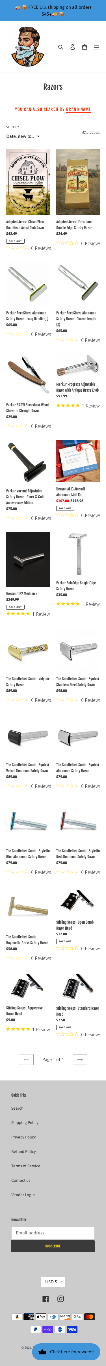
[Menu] (96, 46)
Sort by (12, 127)
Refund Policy (23, 1151)
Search (17, 1108)
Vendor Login (23, 1195)
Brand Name (78, 109)
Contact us (20, 1180)
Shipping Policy (24, 1122)
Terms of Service (25, 1166)
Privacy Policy (23, 1137)
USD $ (51, 1281)
